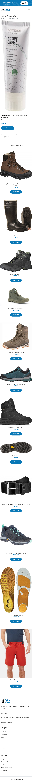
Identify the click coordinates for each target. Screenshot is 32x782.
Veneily (3, 748)
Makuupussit (4, 734)
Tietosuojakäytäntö (6, 767)
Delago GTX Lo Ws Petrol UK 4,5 (16, 384)
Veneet (3, 746)
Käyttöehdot (4, 765)
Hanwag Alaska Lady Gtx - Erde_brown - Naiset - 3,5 (16, 184)
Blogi (2, 759)
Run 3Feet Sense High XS (16, 615)
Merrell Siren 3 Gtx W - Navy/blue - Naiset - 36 (16, 553)
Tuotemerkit (11, 115)
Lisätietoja (7, 128)
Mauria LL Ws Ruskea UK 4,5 (16, 456)
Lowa (25, 115)
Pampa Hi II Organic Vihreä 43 (16, 308)
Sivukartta (4, 770)
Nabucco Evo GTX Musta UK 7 (16, 427)
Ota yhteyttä (4, 762)
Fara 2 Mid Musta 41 (16, 274)
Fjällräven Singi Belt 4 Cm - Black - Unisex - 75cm (16, 504)
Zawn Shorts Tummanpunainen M (16, 680)
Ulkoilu (17, 115)
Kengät (21, 115)
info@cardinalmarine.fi (7, 722)
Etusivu (3, 18)
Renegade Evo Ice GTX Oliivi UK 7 (16, 352)
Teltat (2, 737)
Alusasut (3, 731)
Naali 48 (16, 236)
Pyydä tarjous (24, 3)
